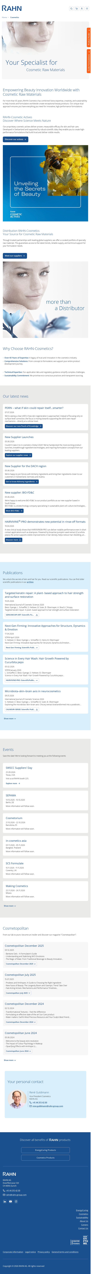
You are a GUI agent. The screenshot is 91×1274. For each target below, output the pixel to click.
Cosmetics (83, 1214)
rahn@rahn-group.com (16, 1195)
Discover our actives (14, 139)
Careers (84, 1224)
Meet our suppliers (13, 255)
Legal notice (30, 1252)
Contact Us (83, 1228)
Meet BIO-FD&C (12, 511)
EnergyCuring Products (45, 1150)
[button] (22, 647)
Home (4, 17)
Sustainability (82, 1217)
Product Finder (89, 39)
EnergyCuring (82, 1210)
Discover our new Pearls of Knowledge (22, 426)
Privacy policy (44, 1252)
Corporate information (13, 1252)
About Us (84, 1221)
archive (30, 582)
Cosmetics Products (46, 1157)
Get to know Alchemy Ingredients (20, 481)
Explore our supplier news (17, 455)
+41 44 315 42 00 (13, 1190)
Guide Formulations (89, 62)
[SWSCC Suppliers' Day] (45, 775)
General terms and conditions (65, 1252)
